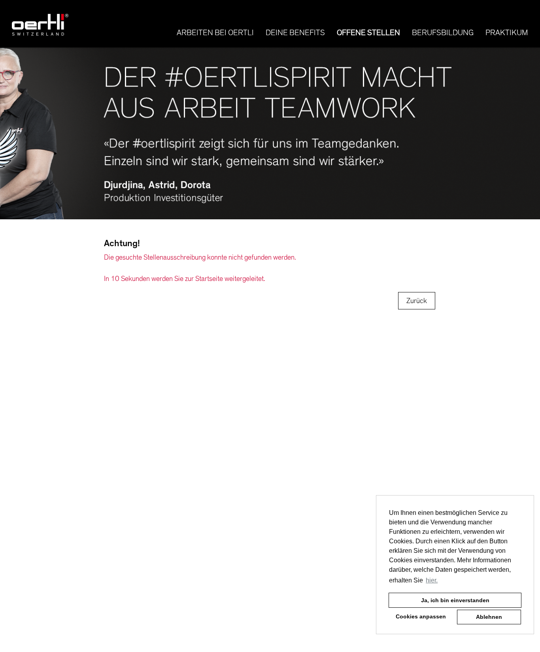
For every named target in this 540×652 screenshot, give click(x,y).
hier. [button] (432, 580)
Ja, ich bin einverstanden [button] (455, 600)
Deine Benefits (295, 33)
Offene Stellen (368, 33)
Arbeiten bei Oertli (215, 33)
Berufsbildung (443, 33)
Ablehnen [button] (489, 617)
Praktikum (506, 33)
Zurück (416, 300)
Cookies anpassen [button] (421, 616)
